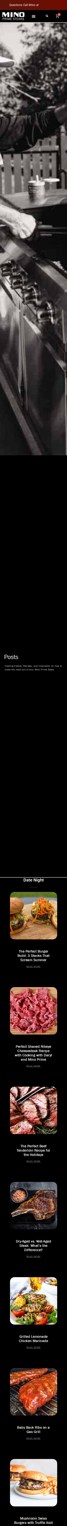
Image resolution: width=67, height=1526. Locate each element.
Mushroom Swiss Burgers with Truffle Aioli (33, 1520)
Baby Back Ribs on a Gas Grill (33, 1429)
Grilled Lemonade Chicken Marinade (33, 1338)
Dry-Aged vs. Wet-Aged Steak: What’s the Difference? (33, 1245)
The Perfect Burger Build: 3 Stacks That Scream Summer (34, 955)
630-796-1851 (48, 5)
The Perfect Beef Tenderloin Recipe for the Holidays (33, 1150)
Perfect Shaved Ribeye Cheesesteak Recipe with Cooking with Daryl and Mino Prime (33, 1053)
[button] (33, 16)
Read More (33, 966)
